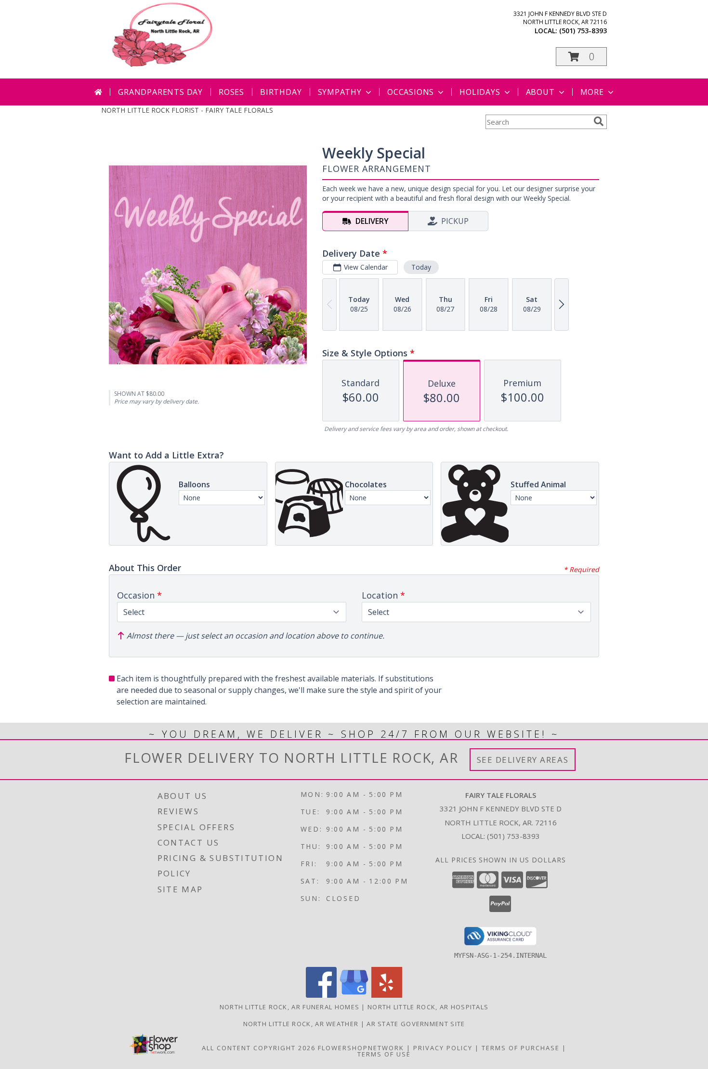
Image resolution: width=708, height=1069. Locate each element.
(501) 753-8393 (583, 30)
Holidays (479, 92)
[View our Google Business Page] (354, 995)
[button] (581, 56)
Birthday (281, 92)
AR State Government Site (416, 1023)
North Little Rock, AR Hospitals (427, 1007)
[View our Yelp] (386, 995)
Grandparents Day (160, 92)
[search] (598, 121)
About (540, 92)
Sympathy (340, 92)
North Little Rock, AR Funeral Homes (290, 1007)
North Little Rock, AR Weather (301, 1023)
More (592, 92)
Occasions (410, 92)
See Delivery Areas (523, 759)
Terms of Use (384, 1054)
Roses (231, 92)
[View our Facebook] (321, 995)
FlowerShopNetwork (361, 1047)
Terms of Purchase (521, 1047)
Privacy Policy (442, 1047)
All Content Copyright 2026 (258, 1047)
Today (421, 267)
